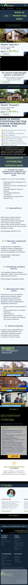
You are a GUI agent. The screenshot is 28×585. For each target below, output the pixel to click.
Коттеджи (3, 539)
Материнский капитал (17, 549)
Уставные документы (17, 557)
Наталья (5, 499)
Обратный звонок (22, 532)
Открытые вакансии (17, 559)
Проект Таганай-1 (10, 105)
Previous (1, 103)
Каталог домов (4, 536)
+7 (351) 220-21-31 (20, 531)
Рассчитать (6, 82)
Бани (2, 544)
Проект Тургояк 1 (10, 44)
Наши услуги (17, 536)
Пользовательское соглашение (9, 567)
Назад (6, 15)
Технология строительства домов (5, 557)
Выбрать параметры (14, 25)
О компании (6, 554)
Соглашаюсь (14, 581)
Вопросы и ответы (6, 565)
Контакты (18, 554)
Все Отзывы (13, 515)
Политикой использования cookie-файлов (12, 577)
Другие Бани (14, 86)
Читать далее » (6, 511)
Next (26, 103)
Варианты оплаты (6, 563)
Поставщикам (18, 562)
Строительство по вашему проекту (19, 543)
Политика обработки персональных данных (12, 568)
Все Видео (13, 409)
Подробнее (6, 54)
